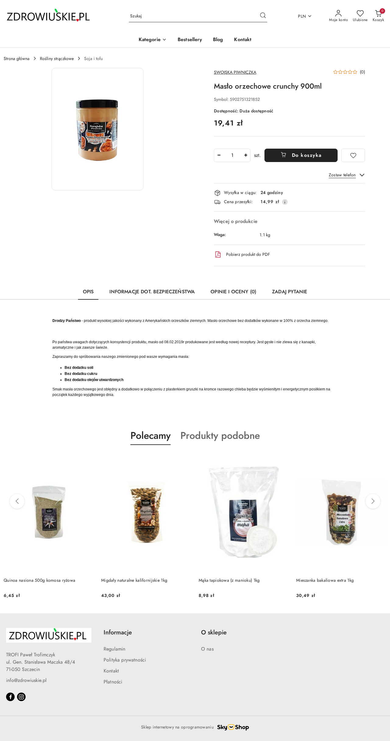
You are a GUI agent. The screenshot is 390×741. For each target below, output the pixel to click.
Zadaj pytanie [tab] (289, 291)
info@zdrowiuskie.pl (26, 680)
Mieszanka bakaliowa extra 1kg (325, 580)
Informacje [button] (118, 632)
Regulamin (114, 648)
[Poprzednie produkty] (17, 501)
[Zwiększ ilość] (245, 155)
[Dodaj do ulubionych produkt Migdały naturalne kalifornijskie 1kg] (184, 459)
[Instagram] (21, 697)
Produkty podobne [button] (220, 436)
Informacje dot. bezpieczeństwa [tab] (152, 291)
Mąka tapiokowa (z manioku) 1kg (229, 580)
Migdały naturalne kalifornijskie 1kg (134, 580)
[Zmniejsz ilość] (218, 155)
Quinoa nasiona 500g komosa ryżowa (39, 580)
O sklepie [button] (214, 632)
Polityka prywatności (125, 659)
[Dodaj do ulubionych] (353, 155)
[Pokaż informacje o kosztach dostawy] (285, 202)
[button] (152, 40)
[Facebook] (10, 697)
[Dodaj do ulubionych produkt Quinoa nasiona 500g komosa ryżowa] (86, 459)
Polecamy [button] (150, 436)
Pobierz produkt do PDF (248, 254)
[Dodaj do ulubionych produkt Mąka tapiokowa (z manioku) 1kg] (281, 459)
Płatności (113, 681)
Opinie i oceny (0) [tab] (233, 291)
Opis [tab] (88, 291)
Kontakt (111, 670)
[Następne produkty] (372, 501)
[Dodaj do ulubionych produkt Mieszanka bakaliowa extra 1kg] (379, 459)
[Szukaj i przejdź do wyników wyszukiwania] (263, 16)
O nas (207, 648)
